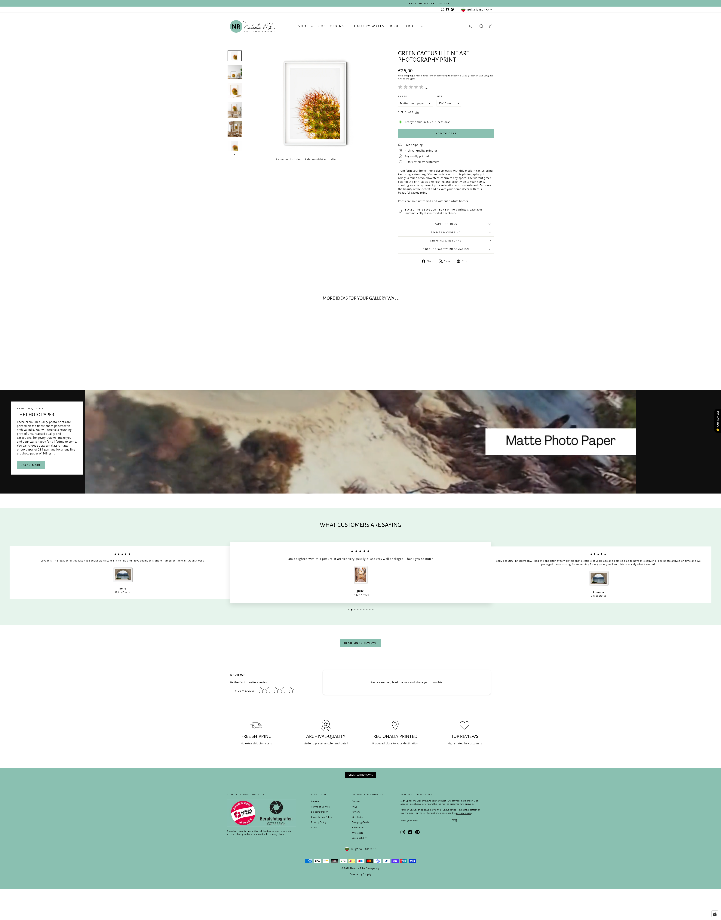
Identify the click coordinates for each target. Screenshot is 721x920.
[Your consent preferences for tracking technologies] (715, 914)
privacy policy (413, 472)
